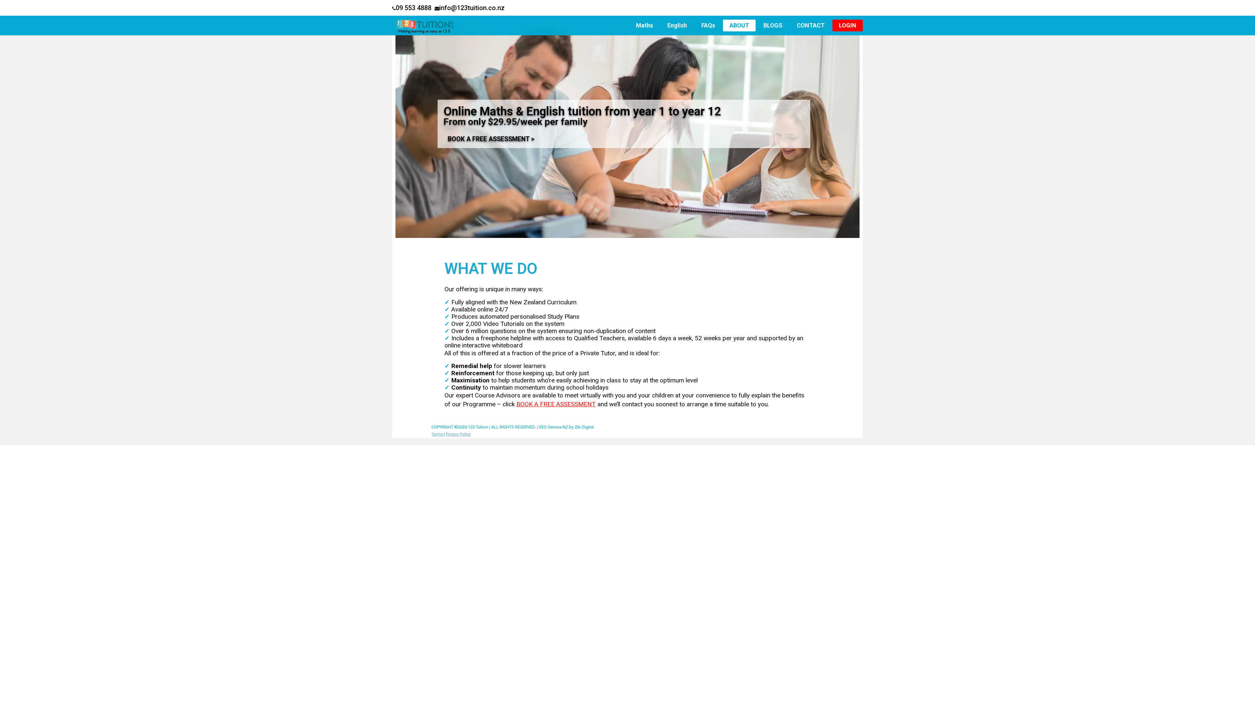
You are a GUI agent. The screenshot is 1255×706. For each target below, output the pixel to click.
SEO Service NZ (553, 427)
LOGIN (847, 25)
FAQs (708, 25)
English (677, 25)
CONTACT (811, 25)
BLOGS (772, 25)
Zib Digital (584, 427)
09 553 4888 (413, 8)
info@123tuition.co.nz (472, 8)
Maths (644, 25)
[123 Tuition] (435, 25)
